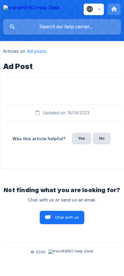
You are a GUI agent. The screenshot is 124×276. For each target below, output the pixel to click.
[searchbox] (62, 27)
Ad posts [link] (36, 51)
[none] (31, 9)
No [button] (101, 138)
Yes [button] (81, 138)
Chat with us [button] (67, 217)
